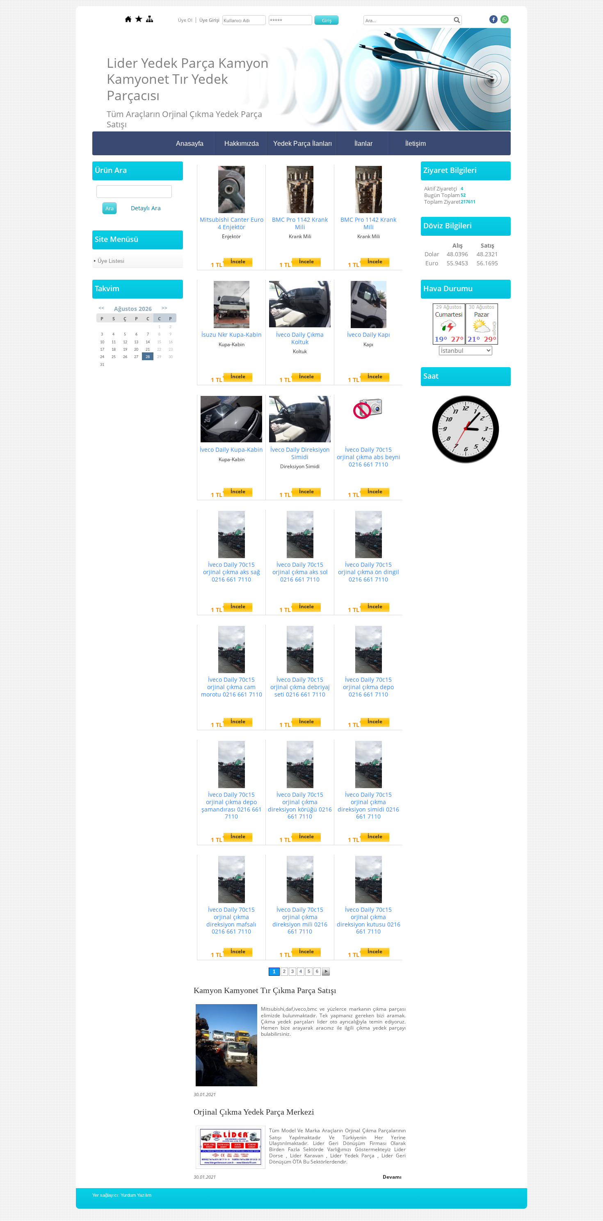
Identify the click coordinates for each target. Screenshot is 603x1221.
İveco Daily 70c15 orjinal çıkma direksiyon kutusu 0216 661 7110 (368, 920)
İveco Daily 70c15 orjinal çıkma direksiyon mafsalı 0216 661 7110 (231, 920)
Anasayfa (189, 143)
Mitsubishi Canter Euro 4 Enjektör (231, 223)
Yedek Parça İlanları (302, 143)
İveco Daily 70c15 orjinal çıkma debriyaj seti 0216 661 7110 (300, 687)
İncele (238, 261)
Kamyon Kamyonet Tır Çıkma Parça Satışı (265, 990)
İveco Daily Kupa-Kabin (231, 449)
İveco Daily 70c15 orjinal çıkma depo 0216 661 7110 (368, 687)
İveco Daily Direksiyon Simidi (300, 453)
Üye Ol (185, 20)
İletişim (415, 143)
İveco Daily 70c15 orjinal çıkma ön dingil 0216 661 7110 (368, 572)
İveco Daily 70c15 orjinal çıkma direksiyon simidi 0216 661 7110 (368, 805)
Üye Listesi (111, 261)
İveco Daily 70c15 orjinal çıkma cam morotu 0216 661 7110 (231, 687)
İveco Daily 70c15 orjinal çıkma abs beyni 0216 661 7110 (368, 457)
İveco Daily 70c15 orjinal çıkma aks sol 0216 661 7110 (300, 572)
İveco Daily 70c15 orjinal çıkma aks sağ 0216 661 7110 (231, 572)
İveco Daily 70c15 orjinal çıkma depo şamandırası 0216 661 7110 (231, 805)
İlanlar (363, 143)
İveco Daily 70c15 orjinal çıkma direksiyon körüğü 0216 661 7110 (300, 805)
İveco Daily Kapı (368, 334)
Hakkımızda (241, 143)
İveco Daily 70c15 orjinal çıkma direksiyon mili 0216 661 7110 (299, 920)
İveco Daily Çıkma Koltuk (300, 338)
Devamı (392, 1176)
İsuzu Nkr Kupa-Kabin (231, 334)
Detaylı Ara (146, 208)
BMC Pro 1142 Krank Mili (300, 223)
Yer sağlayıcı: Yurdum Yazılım (121, 1195)
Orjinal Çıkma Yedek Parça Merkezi (254, 1111)
